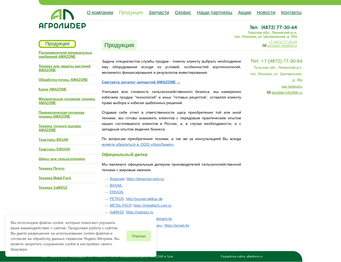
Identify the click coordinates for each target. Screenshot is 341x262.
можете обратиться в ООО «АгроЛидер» (138, 144)
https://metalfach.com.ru (152, 205)
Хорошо (139, 236)
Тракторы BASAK (53, 140)
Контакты (291, 12)
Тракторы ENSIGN (54, 149)
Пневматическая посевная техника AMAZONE (61, 114)
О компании (100, 12)
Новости (266, 12)
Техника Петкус (52, 168)
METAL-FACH (120, 205)
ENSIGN (116, 192)
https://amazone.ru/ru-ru (145, 179)
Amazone (117, 179)
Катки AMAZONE (53, 89)
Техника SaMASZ (53, 188)
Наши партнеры (214, 12)
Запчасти (159, 12)
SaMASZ (117, 212)
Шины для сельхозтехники (62, 159)
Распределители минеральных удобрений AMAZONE (65, 55)
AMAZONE (156, 256)
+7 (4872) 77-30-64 (283, 42)
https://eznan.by (176, 225)
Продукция (131, 12)
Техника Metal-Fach (55, 178)
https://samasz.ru (139, 212)
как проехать (292, 86)
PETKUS (117, 199)
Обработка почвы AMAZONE (63, 80)
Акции (244, 12)
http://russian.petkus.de (144, 199)
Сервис (183, 12)
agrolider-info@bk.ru (282, 46)
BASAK (116, 185)
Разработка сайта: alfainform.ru (241, 256)
